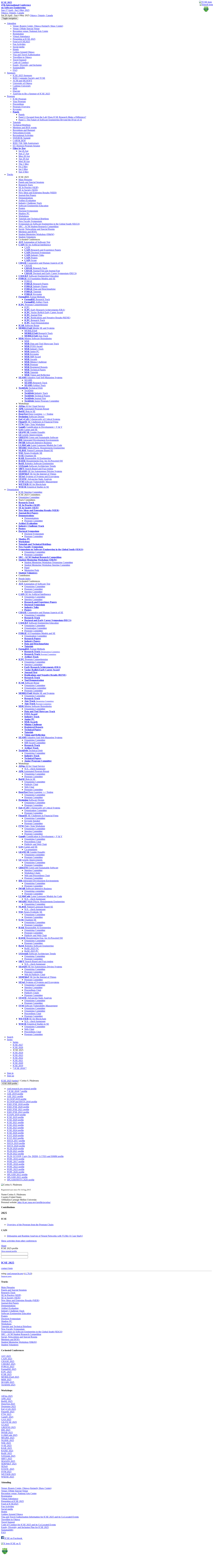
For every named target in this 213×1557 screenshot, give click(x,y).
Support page (6, 1276)
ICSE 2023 (18, 1055)
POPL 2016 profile (15, 1159)
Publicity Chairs (31, 992)
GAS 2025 (6, 1419)
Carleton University (22, 86)
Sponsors (11, 73)
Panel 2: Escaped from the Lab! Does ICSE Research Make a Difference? (52, 117)
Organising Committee (34, 914)
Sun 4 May (24, 172)
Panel (26, 567)
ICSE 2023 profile (15, 1127)
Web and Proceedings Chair (37, 875)
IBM (15, 88)
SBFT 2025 (6, 1458)
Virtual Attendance (21, 36)
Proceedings (18, 104)
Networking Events (22, 133)
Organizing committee (34, 854)
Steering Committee (33, 591)
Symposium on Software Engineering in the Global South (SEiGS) (49, 224)
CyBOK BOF (19, 140)
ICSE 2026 (18, 1047)
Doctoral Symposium (28, 211)
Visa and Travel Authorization (26, 54)
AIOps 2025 (7, 1396)
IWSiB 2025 (7, 1432)
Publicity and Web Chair (35, 844)
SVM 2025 (6, 1471)
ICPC (27, 307)
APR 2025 (6, 1398)
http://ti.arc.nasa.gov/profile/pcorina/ (34, 1202)
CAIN (27, 247)
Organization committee (35, 688)
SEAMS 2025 (7, 1382)
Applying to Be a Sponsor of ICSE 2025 (31, 93)
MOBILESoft (30, 330)
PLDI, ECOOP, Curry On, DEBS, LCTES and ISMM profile (35, 1156)
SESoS (4, 1466)
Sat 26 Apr (23, 151)
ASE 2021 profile (15, 1096)
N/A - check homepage (34, 769)
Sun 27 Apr (24, 153)
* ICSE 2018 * (20, 1068)
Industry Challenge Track (30, 203)
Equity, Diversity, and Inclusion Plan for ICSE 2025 (25, 1527)
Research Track (26, 185)
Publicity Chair (31, 784)
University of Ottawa (22, 83)
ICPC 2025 (6, 1372)
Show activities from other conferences (19, 1241)
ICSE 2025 (6, 1080)
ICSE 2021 (18, 1060)
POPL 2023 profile (15, 1169)
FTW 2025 (6, 1414)
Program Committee (33, 521)
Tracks (10, 174)
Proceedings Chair (32, 841)
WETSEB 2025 (8, 1474)
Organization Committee (35, 628)
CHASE (28, 265)
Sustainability (19, 67)
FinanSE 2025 (7, 1411)
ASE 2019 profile (15, 1094)
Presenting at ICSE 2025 (24, 39)
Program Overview (21, 106)
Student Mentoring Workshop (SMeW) (36, 234)
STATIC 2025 (7, 1469)
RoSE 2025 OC (31, 948)
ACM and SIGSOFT (22, 80)
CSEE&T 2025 (8, 1364)
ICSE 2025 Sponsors (22, 75)
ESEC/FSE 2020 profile (18, 1107)
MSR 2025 (6, 1379)
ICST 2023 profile (15, 1138)
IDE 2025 (5, 1430)
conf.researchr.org (15, 1273)
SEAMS (28, 380)
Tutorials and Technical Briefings (34, 218)
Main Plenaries (25, 179)
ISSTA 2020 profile (16, 1146)
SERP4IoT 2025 (9, 1464)
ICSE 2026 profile (15, 1133)
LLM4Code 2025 (9, 1435)
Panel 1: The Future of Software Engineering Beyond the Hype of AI (50, 119)
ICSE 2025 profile (9, 1083)
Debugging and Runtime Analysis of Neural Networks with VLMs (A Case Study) (45, 1236)
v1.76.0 (27, 1273)
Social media (18, 47)
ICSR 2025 (6, 1374)
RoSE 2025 (6, 1453)
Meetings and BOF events (25, 127)
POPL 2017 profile (15, 1161)
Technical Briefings (22, 125)
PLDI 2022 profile (15, 1153)
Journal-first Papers (27, 195)
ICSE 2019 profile (15, 1117)
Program (11, 96)
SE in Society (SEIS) (28, 190)
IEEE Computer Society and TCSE (29, 78)
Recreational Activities (23, 135)
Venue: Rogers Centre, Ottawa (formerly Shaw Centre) (38, 26)
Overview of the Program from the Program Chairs (30, 1224)
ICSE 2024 (18, 1052)
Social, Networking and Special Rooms (37, 229)
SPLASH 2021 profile (17, 1177)
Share (3, 1246)
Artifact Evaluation (27, 200)
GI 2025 (5, 1424)
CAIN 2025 (6, 1358)
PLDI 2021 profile (15, 1151)
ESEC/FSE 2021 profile (18, 1109)
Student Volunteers (27, 237)
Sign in (10, 1073)
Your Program (19, 101)
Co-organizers (30, 849)
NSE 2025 (6, 1443)
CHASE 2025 (7, 1361)
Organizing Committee (29, 497)
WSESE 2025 (7, 1477)
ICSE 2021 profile (15, 1122)
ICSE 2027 (18, 1045)
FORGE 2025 (7, 1366)
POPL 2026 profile (15, 1172)
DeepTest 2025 (8, 1404)
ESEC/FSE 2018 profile (18, 1104)
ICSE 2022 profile (15, 1125)
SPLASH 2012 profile (17, 1174)
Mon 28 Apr (24, 156)
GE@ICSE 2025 (9, 1422)
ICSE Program (19, 99)
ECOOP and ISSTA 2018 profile (22, 1101)
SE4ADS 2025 (8, 1461)
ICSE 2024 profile (15, 1130)
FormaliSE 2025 (8, 1369)
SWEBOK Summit (21, 138)
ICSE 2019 (18, 1065)
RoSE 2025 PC (31, 951)
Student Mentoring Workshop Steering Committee (47, 565)
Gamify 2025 (7, 1417)
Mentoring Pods (31, 570)
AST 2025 (6, 1356)
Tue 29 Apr (24, 159)
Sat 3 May (23, 169)
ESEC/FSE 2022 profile (18, 1112)
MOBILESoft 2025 (10, 1377)
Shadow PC (24, 213)
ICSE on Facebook (13, 1538)
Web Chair (29, 787)
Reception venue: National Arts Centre (30, 31)
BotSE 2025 (6, 1401)
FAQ (15, 70)
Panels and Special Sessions (31, 182)
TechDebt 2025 (8, 1385)
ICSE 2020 (18, 1063)
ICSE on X (15, 1543)
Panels (21, 114)
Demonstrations (26, 198)
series (15, 1080)
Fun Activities (19, 44)
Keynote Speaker (32, 821)
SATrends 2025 (8, 1456)
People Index (25, 578)
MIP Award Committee (34, 742)
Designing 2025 (8, 1406)
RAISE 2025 (7, 1451)
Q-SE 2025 (6, 1445)
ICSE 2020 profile (15, 1120)
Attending (11, 23)
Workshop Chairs (32, 873)
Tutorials (17, 122)
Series (15, 1042)
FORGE (28, 281)
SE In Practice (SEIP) (28, 187)
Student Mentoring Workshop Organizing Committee (48, 562)
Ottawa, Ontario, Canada (41, 15)
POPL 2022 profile (15, 1167)
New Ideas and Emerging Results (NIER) (38, 192)
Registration (18, 34)
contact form (7, 1268)
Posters (22, 208)
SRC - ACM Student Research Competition (39, 226)
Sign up (10, 1076)
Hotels (16, 49)
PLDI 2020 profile (15, 1148)
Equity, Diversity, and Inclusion (27, 65)
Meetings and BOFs (28, 231)
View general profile (9, 1251)
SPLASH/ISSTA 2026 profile (20, 1180)
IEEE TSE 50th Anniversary (26, 143)
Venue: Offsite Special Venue (26, 28)
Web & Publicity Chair (34, 974)
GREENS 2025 (8, 1427)
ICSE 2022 (18, 1058)
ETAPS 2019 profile (16, 1114)
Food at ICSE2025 (21, 41)
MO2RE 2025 (7, 1437)
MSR (26, 341)
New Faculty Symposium (30, 221)
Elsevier (16, 91)
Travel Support (19, 60)
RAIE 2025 (6, 1448)
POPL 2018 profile (15, 1164)
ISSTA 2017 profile (16, 1140)
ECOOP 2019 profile (16, 1099)
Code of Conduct (21, 62)
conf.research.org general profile (22, 1088)
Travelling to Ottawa (22, 57)
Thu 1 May (24, 164)
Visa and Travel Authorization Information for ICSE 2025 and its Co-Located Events (40, 1517)
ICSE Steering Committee (30, 492)
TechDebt (28, 390)
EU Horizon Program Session (26, 146)
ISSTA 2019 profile (16, 1143)
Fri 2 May (23, 166)
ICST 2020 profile (15, 1135)
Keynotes (17, 109)
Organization (13, 489)
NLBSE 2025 (7, 1440)
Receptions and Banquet (24, 130)
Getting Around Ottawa (23, 52)
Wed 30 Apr (24, 161)
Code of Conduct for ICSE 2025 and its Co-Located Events (28, 1524)
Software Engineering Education (33, 205)
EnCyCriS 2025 (8, 1409)
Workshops (24, 216)
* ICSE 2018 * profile (17, 1091)
